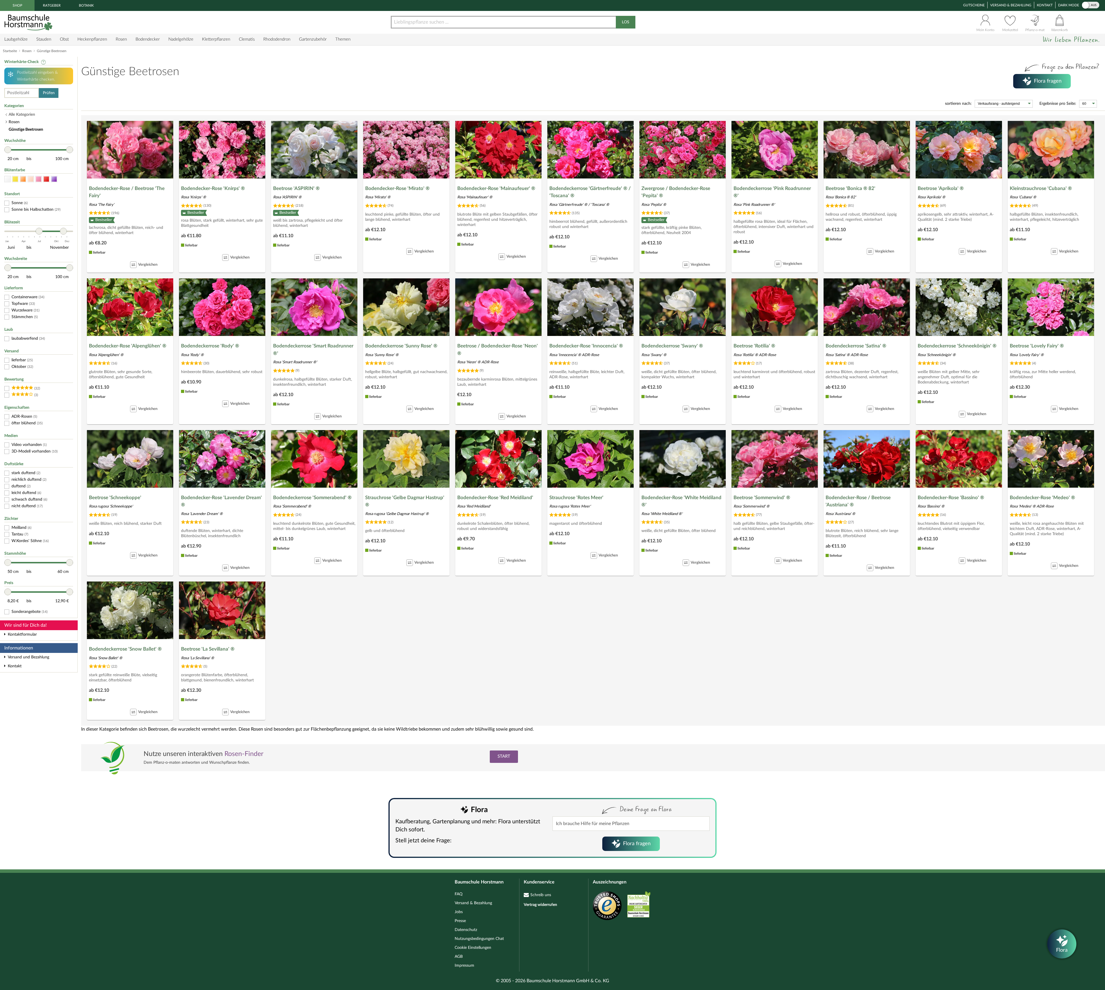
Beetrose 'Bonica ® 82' (850, 188)
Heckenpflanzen (92, 39)
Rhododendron (276, 39)
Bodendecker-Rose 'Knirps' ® (213, 188)
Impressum (464, 966)
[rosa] (38, 179)
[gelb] (15, 179)
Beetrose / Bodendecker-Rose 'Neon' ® (497, 349)
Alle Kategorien (22, 115)
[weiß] (7, 179)
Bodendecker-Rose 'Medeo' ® (1042, 497)
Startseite (10, 51)
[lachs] (31, 179)
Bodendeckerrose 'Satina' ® (856, 345)
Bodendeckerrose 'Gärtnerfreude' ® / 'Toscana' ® (590, 192)
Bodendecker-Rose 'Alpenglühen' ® (127, 345)
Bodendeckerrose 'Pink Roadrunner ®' (772, 192)
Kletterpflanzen (216, 39)
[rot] (46, 179)
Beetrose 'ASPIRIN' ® (296, 188)
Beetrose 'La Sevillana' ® (208, 649)
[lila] (54, 179)
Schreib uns (540, 895)
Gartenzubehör (313, 39)
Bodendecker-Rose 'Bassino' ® (951, 497)
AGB (459, 957)
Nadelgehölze (180, 39)
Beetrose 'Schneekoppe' (115, 497)
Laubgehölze (16, 39)
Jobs (459, 912)
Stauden (43, 39)
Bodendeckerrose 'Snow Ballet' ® (125, 649)
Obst (64, 39)
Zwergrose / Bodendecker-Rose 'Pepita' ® (675, 192)
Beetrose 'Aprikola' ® (941, 188)
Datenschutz (466, 930)
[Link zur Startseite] (29, 22)
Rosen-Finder (243, 753)
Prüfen (49, 93)
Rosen (121, 39)
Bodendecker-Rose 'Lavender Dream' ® (221, 501)
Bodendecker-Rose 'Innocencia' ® (586, 345)
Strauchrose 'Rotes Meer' (576, 497)
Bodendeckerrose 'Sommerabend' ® (312, 497)
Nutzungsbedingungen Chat (479, 939)
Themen (342, 39)
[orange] (23, 179)
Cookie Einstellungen (473, 948)
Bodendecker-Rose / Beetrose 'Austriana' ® (858, 501)
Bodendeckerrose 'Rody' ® (210, 345)
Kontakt (1045, 5)
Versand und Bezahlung (28, 657)
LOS (625, 22)
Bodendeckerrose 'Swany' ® (672, 345)
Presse (460, 921)
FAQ (458, 894)
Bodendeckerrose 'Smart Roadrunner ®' (313, 349)
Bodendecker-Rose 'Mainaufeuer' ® (496, 188)
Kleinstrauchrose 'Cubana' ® (1041, 188)
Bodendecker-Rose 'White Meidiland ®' (681, 501)
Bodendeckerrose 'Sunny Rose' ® (401, 345)
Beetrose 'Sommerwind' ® (762, 497)
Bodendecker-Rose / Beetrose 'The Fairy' (127, 192)
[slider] (7, 149)
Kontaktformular (22, 634)
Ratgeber (52, 5)
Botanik (86, 5)
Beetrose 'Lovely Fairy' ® (1037, 345)
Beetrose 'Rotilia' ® (754, 345)
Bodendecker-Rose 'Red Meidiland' (495, 497)
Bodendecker (148, 39)
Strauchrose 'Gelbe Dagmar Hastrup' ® (404, 501)
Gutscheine (974, 5)
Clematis (247, 39)
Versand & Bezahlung (1010, 5)
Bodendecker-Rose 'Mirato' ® (397, 188)
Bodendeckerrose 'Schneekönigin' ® (957, 345)
